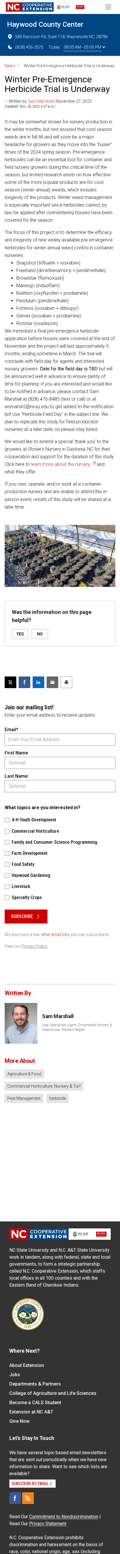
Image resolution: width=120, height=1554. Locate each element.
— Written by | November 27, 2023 (48, 101)
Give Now (19, 1421)
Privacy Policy (34, 946)
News (10, 65)
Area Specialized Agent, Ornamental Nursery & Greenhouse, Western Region (77, 1027)
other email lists (55, 934)
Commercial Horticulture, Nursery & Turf (44, 1086)
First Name (16, 753)
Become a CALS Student (35, 1402)
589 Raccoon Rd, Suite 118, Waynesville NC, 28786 (61, 36)
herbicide (57, 1098)
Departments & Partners (35, 1384)
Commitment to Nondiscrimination (63, 1516)
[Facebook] (15, 1498)
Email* (11, 729)
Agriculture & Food (24, 1074)
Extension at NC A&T (31, 1412)
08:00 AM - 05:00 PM (82, 47)
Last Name (16, 776)
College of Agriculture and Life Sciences (52, 1393)
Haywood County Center (45, 24)
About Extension (26, 1365)
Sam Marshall (40, 101)
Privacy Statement (47, 1523)
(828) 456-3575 (29, 47)
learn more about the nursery (60, 464)
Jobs (14, 1374)
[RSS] (28, 1498)
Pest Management (23, 1098)
